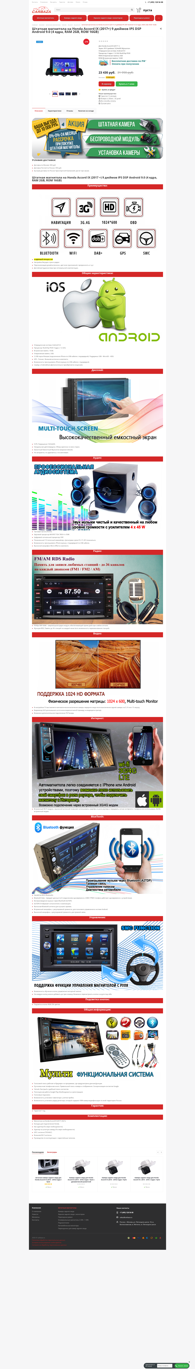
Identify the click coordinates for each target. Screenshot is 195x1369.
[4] (105, 41)
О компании (36, 1211)
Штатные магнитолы (67, 1208)
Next (79, 93)
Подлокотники (63, 1223)
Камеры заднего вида (66, 1211)
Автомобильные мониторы (68, 1226)
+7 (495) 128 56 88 (126, 1212)
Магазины (36, 1217)
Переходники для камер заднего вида (72, 1228)
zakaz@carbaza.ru (126, 1217)
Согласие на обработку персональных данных (49, 1245)
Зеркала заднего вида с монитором (71, 1214)
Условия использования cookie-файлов (46, 1242)
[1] (100, 41)
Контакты (35, 1220)
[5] (107, 41)
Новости (35, 1214)
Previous (49, 93)
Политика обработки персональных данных (48, 1240)
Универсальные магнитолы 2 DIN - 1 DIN (73, 1220)
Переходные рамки (65, 1217)
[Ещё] (159, 18)
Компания (36, 1208)
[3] (103, 41)
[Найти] (131, 10)
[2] (101, 41)
